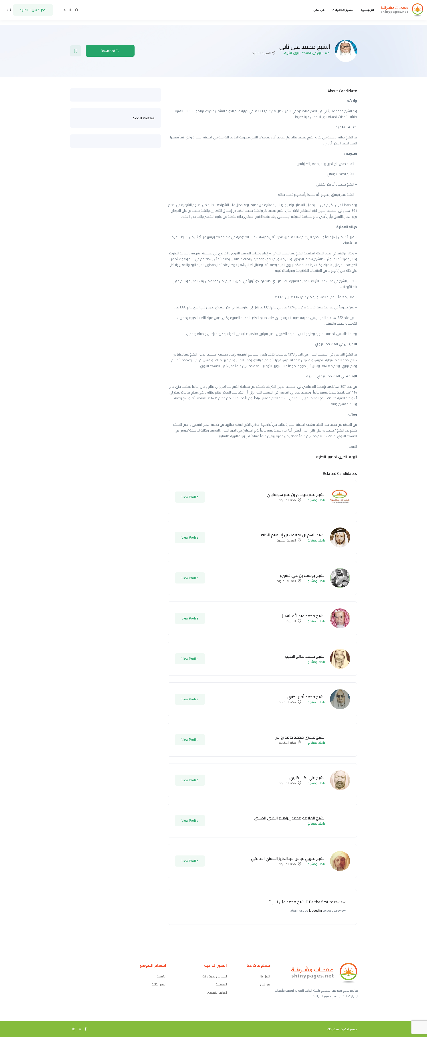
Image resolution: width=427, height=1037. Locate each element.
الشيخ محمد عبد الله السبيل (303, 615)
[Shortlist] (75, 50)
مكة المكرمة (287, 500)
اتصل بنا (265, 976)
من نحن (319, 10)
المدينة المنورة (261, 53)
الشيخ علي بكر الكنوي (307, 777)
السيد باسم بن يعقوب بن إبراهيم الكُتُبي (293, 535)
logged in (315, 910)
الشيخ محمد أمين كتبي (306, 696)
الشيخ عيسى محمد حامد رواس (300, 737)
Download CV (110, 51)
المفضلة (221, 984)
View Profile (189, 497)
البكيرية (291, 621)
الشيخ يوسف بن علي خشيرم (303, 575)
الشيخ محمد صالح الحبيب (305, 656)
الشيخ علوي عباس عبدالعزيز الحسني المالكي (288, 858)
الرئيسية (367, 10)
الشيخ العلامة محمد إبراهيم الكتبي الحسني (290, 818)
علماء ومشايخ (317, 500)
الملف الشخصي (217, 992)
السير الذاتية (344, 10)
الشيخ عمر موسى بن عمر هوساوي (296, 494)
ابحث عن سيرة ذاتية (214, 976)
